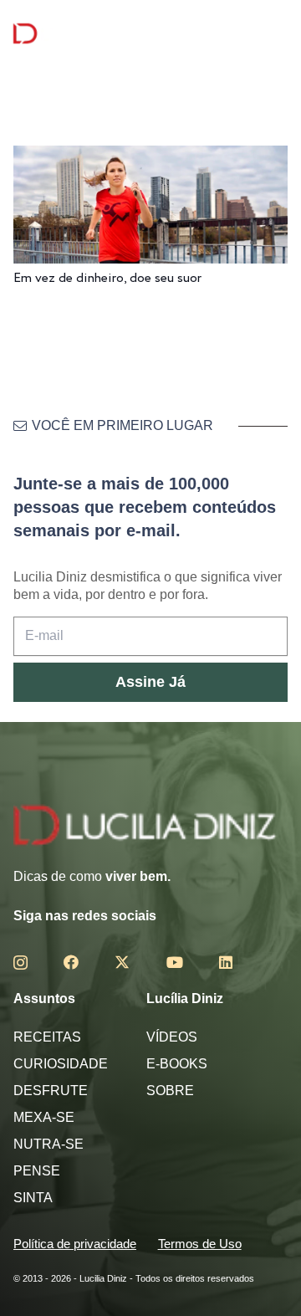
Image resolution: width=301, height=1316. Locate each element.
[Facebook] (71, 962)
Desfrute (50, 1090)
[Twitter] (122, 962)
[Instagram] (20, 963)
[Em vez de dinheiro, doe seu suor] (150, 157)
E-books (176, 1064)
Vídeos (171, 1037)
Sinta (33, 1198)
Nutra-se (48, 1144)
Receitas (47, 1037)
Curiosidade (60, 1064)
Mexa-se (43, 1117)
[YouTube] (174, 962)
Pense (36, 1171)
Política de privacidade (74, 1244)
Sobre (170, 1090)
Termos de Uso (200, 1244)
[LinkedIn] (225, 962)
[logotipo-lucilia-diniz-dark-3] (81, 33)
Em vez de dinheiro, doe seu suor (107, 278)
